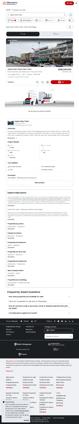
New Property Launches (63, 380)
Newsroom (29, 329)
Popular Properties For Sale (12, 394)
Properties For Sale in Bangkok (46, 403)
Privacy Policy (24, 411)
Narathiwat (19, 236)
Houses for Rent (45, 382)
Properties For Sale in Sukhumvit (46, 408)
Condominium (17, 198)
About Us (9, 329)
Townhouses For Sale (29, 385)
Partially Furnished (24, 282)
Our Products (10, 332)
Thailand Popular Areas (46, 394)
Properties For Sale (29, 377)
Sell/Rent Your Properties (60, 399)
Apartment (44, 198)
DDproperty (10, 377)
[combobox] (36, 15)
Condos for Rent (45, 380)
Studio (10, 245)
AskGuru (8, 380)
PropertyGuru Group (13, 327)
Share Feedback (31, 332)
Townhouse (37, 198)
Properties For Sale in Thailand (46, 399)
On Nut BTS (11, 273)
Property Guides (11, 385)
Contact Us (30, 327)
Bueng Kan (11, 236)
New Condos (60, 382)
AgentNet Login (61, 395)
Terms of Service (35, 418)
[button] (13, 138)
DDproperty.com (11, 361)
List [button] (24, 34)
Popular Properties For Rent (29, 394)
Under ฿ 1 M (21, 226)
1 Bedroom (16, 245)
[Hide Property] (65, 41)
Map (57, 34)
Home (8, 10)
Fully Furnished (12, 282)
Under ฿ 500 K (12, 226)
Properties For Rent (46, 377)
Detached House (28, 198)
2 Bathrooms (12, 264)
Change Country (50, 327)
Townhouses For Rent (46, 385)
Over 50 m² (19, 254)
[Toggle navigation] (76, 3)
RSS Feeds (59, 403)
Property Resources (12, 382)
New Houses (60, 385)
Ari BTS (18, 273)
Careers (8, 334)
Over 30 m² (11, 254)
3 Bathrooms (21, 264)
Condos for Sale (28, 380)
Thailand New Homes (63, 377)
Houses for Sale (28, 382)
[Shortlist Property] (69, 41)
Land (65, 198)
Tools (58, 393)
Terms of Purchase (58, 418)
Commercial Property (54, 198)
